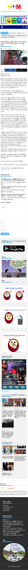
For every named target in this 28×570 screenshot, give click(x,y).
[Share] (10, 70)
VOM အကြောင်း (6, 508)
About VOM (5, 505)
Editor (10, 48)
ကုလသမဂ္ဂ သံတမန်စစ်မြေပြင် (10, 533)
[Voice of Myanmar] (2, 27)
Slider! (4, 257)
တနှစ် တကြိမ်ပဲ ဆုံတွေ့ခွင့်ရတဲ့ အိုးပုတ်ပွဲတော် (13, 535)
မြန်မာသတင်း (4, 169)
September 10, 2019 (7, 428)
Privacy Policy (6, 510)
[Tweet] (21, 70)
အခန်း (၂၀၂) (6, 519)
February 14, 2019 (19, 407)
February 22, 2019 (6, 407)
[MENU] (26, 27)
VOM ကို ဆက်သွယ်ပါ (8, 507)
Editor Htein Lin (17, 409)
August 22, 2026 (7, 378)
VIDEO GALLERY (7, 356)
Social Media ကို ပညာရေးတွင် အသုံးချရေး (12, 528)
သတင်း (8, 169)
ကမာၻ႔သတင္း (7, 442)
